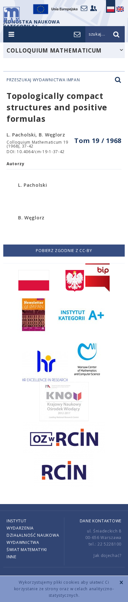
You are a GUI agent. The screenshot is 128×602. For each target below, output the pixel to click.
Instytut (17, 521)
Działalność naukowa (33, 535)
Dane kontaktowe (101, 521)
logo (11, 15)
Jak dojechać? (107, 555)
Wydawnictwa (23, 542)
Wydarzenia (20, 528)
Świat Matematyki (27, 549)
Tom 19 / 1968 (97, 140)
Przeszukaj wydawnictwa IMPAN (43, 80)
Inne (11, 557)
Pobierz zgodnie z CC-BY (64, 250)
